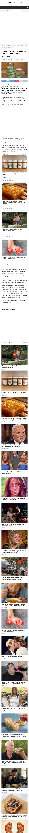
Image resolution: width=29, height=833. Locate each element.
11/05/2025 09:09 (6, 59)
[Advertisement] (14, 29)
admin (13, 59)
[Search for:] (15, 10)
